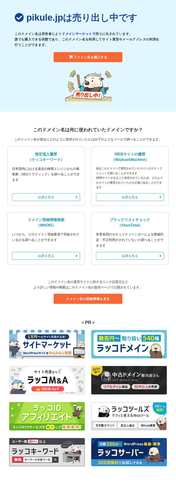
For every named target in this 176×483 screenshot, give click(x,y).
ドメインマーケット (77, 34)
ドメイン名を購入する (90, 57)
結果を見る (46, 197)
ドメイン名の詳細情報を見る (88, 299)
